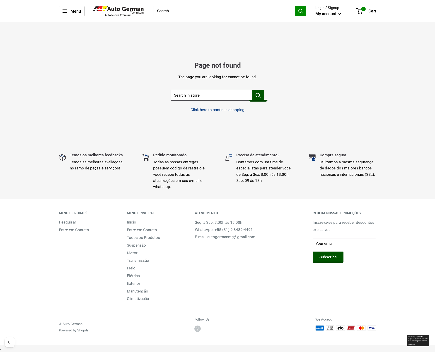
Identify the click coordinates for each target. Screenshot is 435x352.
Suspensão (136, 245)
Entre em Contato (74, 230)
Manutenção (137, 291)
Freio (131, 268)
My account (326, 13)
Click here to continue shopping (217, 109)
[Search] (300, 11)
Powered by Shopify (74, 330)
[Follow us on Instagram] (197, 328)
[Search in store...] (258, 95)
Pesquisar (67, 222)
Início (131, 222)
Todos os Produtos (143, 237)
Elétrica (133, 276)
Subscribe (328, 257)
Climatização (138, 298)
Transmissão (138, 260)
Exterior (133, 283)
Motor (132, 253)
